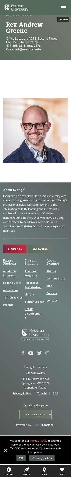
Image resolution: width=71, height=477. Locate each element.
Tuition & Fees (13, 297)
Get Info (9, 474)
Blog (49, 286)
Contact (51, 300)
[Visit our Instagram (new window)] (47, 353)
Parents (8, 305)
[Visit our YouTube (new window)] (30, 353)
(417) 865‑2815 (35, 373)
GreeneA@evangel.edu (23, 49)
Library (29, 294)
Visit (44, 474)
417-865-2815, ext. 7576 (23, 46)
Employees (40, 248)
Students (15, 248)
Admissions (10, 290)
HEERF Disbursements (34, 313)
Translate (47, 424)
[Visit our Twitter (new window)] (39, 353)
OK (21, 458)
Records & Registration (33, 285)
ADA (55, 393)
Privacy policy (42, 458)
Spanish (63, 19)
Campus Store (55, 278)
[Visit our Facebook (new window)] (23, 353)
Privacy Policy (38, 440)
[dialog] (35, 450)
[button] (5, 452)
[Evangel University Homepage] (16, 9)
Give (62, 474)
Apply (26, 474)
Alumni (51, 271)
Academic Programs (9, 273)
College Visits (12, 283)
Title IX (42, 393)
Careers (51, 293)
